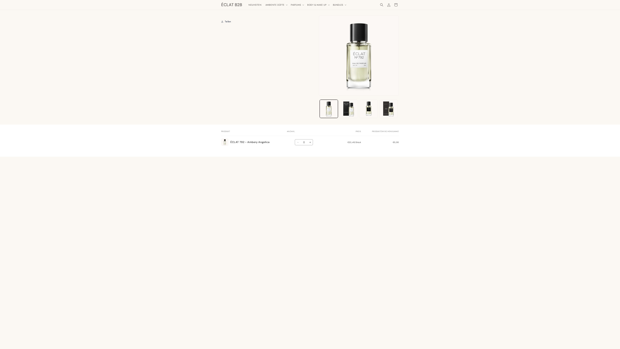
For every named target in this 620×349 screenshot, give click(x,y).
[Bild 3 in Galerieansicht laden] (369, 109)
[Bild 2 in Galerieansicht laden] (349, 109)
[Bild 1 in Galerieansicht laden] (329, 109)
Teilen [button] (228, 21)
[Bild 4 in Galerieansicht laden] (388, 109)
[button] (276, 4)
